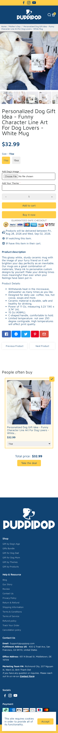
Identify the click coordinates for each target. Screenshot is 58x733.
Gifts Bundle (9, 548)
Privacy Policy (9, 598)
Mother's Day (14, 26)
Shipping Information (13, 607)
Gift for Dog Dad (11, 553)
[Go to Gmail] (44, 334)
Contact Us (8, 593)
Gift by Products (11, 566)
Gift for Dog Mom (11, 557)
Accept (45, 721)
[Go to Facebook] (23, 2)
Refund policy (9, 620)
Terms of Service (11, 616)
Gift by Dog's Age (11, 544)
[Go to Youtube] (34, 2)
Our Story (7, 584)
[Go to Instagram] (29, 2)
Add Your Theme (10, 183)
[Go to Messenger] (16, 334)
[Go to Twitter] (25, 334)
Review (6, 589)
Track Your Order (11, 625)
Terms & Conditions (12, 611)
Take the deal (29, 463)
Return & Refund (11, 602)
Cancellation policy (12, 630)
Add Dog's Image (10, 171)
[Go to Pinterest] (35, 334)
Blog (5, 579)
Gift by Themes (10, 562)
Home (4, 26)
